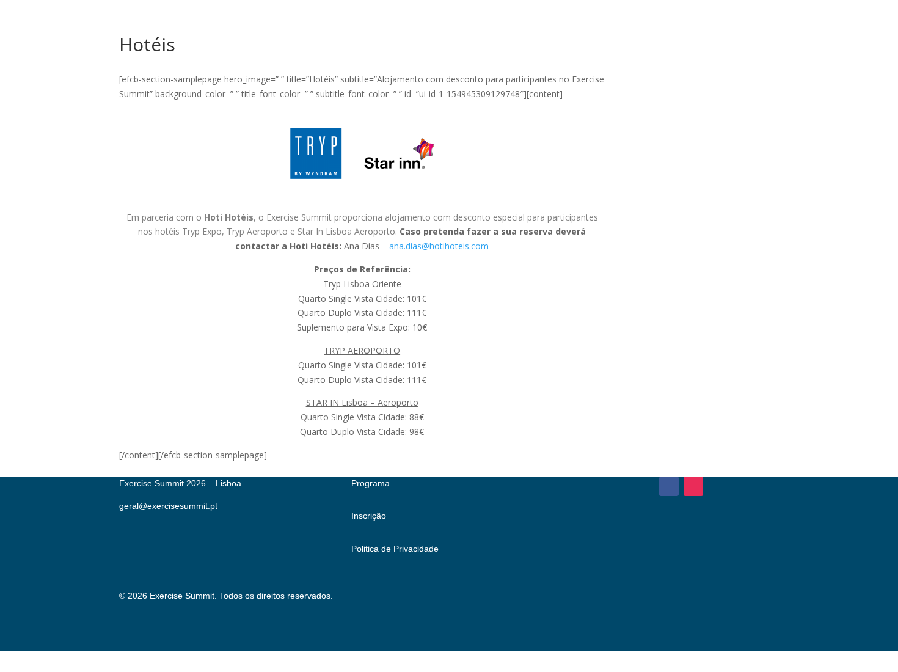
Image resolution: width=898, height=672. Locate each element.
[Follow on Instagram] (693, 486)
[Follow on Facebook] (669, 486)
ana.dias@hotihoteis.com (439, 246)
